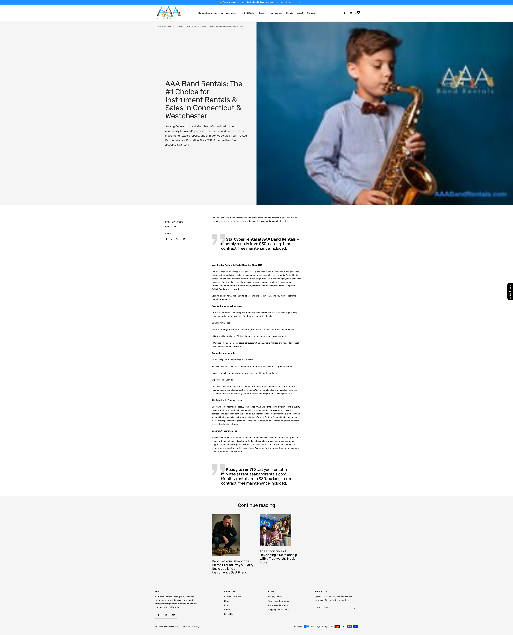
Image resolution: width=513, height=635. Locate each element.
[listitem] (166, 239)
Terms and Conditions (278, 601)
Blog (226, 605)
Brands (289, 13)
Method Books (247, 13)
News (164, 26)
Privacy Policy (274, 597)
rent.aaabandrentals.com (263, 474)
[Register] (354, 608)
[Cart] (356, 13)
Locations (228, 614)
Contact (311, 13)
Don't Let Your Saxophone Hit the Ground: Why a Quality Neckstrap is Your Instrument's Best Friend (232, 566)
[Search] (345, 13)
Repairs (262, 13)
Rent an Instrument (207, 13)
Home (157, 26)
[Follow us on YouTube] (173, 614)
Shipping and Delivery (278, 609)
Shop (226, 601)
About (300, 13)
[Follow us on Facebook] (158, 614)
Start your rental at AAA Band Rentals (261, 239)
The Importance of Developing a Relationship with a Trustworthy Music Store (278, 556)
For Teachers (276, 13)
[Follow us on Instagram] (166, 614)
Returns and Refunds (278, 605)
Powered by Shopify (191, 627)
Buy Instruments (228, 13)
